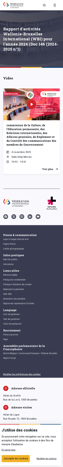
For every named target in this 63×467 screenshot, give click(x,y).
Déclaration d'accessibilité (14, 298)
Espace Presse (9, 243)
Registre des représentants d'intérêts (18, 303)
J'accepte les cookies (15, 458)
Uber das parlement (11, 319)
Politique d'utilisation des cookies (17, 284)
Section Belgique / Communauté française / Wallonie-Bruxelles (30, 353)
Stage (5, 339)
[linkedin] (29, 216)
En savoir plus (9, 450)
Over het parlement (11, 314)
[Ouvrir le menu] (54, 5)
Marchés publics (10, 259)
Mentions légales (10, 274)
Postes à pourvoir (10, 334)
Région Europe (9, 358)
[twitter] (13, 216)
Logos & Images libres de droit (16, 239)
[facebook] (5, 216)
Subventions (8, 264)
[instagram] (21, 216)
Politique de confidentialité (14, 279)
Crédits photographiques (13, 248)
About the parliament (12, 323)
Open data (7, 294)
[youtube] (38, 216)
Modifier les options (47, 458)
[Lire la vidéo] (31, 104)
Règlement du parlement (13, 289)
